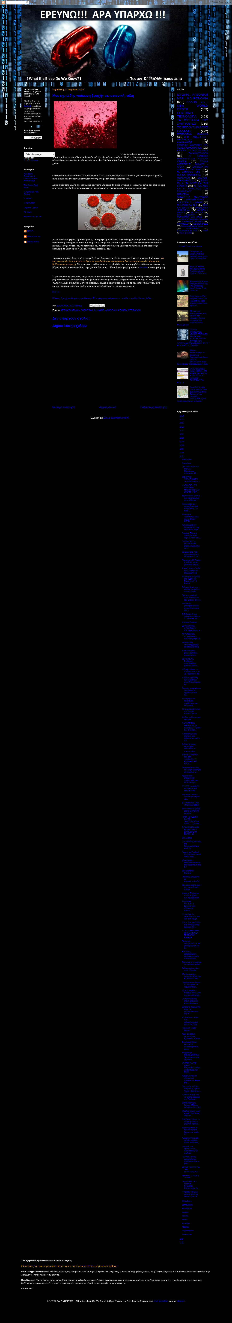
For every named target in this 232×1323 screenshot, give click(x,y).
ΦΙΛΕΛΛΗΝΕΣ (192, 228)
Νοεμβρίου (187, 463)
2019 (182, 441)
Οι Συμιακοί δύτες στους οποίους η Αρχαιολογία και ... (191, 1001)
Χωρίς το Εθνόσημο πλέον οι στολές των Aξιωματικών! (190, 895)
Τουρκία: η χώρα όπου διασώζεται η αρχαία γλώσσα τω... (191, 691)
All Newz (28, 212)
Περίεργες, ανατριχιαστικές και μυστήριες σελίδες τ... (191, 944)
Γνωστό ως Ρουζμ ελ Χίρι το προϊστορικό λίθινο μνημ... (191, 854)
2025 (182, 419)
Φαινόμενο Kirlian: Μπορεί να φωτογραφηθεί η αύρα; (190, 1045)
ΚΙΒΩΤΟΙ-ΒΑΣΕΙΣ (200, 224)
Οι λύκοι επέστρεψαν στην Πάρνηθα (190, 969)
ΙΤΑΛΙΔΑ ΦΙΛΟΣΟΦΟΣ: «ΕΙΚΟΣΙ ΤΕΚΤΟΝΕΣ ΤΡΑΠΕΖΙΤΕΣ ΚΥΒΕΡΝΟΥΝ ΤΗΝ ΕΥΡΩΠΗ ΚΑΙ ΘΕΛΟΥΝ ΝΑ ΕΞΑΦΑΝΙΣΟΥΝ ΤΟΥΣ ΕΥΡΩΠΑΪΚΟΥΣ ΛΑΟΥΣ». (192, 338)
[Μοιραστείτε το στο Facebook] (100, 305)
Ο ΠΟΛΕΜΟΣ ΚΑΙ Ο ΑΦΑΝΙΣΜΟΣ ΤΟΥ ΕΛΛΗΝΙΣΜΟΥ (192, 189)
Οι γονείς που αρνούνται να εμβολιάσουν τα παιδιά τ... (189, 1149)
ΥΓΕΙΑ (205, 231)
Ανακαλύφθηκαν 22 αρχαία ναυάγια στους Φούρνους (190, 1140)
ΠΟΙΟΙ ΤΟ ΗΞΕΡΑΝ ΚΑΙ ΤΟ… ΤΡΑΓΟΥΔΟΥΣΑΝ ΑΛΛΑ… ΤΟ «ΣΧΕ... (191, 820)
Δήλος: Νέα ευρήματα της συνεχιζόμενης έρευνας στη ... (191, 924)
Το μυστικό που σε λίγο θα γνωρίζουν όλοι (190, 796)
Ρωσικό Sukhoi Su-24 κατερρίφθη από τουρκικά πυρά (191, 570)
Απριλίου (186, 1223)
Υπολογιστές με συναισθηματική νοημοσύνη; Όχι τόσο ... (190, 507)
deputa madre (33, 242)
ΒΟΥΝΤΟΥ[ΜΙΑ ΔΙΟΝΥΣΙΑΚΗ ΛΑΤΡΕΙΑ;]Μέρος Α (191, 628)
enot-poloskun (161, 1301)
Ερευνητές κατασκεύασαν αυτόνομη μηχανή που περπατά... (190, 954)
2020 (182, 438)
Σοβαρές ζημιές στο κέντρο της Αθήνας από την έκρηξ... (191, 589)
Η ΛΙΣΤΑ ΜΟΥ (29, 203)
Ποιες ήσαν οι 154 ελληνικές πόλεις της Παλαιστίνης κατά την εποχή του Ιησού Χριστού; (198, 301)
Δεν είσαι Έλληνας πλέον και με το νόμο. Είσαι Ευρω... (191, 535)
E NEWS (27, 199)
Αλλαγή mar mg (33, 236)
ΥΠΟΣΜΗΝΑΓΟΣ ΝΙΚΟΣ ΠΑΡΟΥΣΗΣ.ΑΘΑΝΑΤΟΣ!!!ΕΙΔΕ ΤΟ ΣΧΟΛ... (191, 1067)
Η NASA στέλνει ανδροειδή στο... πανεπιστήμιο (190, 653)
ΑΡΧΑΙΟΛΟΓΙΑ (197, 212)
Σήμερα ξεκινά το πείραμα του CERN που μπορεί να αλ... (191, 992)
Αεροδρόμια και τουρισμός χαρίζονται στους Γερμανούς (190, 702)
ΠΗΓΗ (55, 292)
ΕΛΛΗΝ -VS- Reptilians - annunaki (192, 219)
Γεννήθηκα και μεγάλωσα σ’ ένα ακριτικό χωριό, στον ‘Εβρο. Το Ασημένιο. (198, 255)
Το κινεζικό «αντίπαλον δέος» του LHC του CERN (190, 517)
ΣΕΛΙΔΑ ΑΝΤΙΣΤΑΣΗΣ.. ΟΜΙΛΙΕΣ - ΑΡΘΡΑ (192, 164)
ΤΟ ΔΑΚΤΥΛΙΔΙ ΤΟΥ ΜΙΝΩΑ (190, 246)
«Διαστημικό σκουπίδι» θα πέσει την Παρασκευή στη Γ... (191, 863)
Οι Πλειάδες (187, 838)
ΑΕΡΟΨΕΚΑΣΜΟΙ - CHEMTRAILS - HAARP (82, 310)
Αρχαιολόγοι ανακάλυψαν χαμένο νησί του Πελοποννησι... (190, 779)
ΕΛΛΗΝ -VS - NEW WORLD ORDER (192, 105)
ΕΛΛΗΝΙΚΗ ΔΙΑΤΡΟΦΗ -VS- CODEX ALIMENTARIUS (192, 146)
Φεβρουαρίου (188, 1231)
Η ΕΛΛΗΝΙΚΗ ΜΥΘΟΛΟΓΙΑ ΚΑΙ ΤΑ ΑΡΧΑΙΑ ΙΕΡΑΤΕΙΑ (192, 159)
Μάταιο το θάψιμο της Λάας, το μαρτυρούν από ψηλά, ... (191, 1010)
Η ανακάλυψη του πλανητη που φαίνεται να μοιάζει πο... (191, 737)
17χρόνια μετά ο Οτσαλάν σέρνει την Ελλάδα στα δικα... (191, 976)
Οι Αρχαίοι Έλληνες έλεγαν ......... (194, 226)
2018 (182, 445)
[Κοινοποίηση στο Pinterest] (103, 305)
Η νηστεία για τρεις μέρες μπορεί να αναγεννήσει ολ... (190, 1194)
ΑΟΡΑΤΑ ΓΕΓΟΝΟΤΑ (32, 216)
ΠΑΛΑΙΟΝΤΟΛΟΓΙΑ (198, 153)
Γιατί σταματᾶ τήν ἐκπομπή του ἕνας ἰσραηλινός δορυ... (191, 527)
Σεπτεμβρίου (187, 1205)
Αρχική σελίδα (107, 407)
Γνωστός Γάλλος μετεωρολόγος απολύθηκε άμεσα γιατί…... (190, 1160)
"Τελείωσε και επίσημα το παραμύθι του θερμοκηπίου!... (191, 984)
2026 (182, 416)
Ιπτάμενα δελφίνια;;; (190, 622)
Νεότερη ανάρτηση (63, 407)
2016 (182, 453)
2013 (182, 1243)
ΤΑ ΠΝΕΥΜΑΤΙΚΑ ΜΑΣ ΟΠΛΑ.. (192, 216)
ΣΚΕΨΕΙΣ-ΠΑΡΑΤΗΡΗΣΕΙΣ (192, 179)
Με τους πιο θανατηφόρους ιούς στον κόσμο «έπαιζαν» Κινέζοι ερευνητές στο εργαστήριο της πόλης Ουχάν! (192, 318)
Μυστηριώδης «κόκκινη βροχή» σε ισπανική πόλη (190, 644)
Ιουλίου (185, 1212)
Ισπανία (144, 267)
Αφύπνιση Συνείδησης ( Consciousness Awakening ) (30, 177)
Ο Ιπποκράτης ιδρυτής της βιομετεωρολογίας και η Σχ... (191, 844)
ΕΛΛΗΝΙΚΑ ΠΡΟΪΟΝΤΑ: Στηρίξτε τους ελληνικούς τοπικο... (188, 906)
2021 (182, 434)
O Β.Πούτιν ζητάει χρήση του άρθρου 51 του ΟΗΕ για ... (191, 616)
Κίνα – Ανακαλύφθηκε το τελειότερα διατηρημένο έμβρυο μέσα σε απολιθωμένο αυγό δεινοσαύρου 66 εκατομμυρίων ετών (192, 357)
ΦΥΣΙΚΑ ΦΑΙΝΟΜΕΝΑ (189, 175)
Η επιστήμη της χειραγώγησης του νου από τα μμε (191, 916)
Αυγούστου (187, 1208)
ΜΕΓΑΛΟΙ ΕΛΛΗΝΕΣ (187, 205)
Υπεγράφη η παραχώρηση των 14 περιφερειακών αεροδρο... (190, 1056)
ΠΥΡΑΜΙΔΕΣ (182, 224)
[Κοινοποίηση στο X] (97, 305)
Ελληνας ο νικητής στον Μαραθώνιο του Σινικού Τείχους (191, 597)
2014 (182, 1239)
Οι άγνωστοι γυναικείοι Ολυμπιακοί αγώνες (191, 963)
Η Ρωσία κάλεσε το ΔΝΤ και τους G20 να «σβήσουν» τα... (191, 671)
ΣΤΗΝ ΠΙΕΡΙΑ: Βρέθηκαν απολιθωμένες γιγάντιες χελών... (190, 662)
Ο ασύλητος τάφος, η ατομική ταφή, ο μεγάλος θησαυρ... (191, 1121)
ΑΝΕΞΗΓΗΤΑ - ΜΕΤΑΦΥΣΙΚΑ (192, 197)
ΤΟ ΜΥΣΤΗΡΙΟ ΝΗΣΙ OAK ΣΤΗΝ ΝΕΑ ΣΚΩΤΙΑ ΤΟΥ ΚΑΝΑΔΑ (190, 934)
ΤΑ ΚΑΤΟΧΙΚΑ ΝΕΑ (188, 172)
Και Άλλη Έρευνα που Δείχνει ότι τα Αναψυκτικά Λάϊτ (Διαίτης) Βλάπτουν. (198, 269)
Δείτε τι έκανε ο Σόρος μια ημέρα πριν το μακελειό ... (191, 811)
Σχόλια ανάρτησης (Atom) (116, 418)
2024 (182, 423)
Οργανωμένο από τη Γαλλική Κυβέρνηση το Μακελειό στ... (191, 769)
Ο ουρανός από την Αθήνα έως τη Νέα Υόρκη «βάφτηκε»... (191, 1088)
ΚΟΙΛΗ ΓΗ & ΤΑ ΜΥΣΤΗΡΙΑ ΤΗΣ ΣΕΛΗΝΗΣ (192, 183)
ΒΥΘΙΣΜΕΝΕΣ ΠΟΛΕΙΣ (187, 231)
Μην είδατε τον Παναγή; (188, 872)
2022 (182, 430)
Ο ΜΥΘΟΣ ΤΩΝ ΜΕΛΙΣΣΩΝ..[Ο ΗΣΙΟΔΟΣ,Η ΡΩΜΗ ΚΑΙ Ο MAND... (191, 726)
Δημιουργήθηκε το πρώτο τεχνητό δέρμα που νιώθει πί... (190, 1130)
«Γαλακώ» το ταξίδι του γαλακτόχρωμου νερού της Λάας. (190, 1020)
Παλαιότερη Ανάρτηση (153, 407)
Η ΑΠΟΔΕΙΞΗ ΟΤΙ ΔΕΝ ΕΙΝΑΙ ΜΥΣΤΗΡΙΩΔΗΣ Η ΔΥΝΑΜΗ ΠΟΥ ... (190, 488)
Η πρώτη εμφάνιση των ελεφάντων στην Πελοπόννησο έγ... (191, 681)
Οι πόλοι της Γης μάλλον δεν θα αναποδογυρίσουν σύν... (191, 544)
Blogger (180, 1301)
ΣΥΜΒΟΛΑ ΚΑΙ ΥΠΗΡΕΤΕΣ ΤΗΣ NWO (192, 168)
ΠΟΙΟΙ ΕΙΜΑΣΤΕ (186, 233)
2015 (182, 456)
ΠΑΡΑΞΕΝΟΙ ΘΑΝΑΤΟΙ (192, 221)
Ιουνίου (185, 1216)
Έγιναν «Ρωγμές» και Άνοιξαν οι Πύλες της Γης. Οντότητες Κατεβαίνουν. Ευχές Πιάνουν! (199, 286)
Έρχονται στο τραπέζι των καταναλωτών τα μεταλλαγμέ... (191, 498)
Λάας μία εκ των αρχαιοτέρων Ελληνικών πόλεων (191, 1036)
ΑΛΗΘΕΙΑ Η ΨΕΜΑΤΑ (116, 310)
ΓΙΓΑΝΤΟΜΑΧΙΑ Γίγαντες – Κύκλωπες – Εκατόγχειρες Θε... (190, 1184)
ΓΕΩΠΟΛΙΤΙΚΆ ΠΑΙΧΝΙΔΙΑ (192, 134)
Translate (34, 160)
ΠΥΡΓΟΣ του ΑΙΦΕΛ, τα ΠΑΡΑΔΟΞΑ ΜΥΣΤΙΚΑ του (190, 788)
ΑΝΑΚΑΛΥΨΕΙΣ (184, 142)
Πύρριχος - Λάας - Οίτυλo (189, 1029)
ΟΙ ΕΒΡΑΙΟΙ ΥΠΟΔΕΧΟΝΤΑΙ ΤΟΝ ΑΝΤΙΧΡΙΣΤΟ (190, 479)
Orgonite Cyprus (31, 208)
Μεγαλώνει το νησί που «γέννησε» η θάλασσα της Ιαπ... (191, 554)
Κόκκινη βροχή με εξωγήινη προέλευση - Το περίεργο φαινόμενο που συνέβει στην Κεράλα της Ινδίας (102, 298)
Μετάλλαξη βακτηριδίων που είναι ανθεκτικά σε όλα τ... (190, 606)
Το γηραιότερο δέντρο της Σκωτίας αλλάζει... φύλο (191, 711)
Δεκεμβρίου (187, 459)
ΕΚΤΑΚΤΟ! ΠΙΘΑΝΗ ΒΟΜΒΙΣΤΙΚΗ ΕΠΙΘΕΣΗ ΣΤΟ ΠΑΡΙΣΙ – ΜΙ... (190, 830)
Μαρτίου (186, 1227)
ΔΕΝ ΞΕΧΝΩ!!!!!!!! (186, 215)
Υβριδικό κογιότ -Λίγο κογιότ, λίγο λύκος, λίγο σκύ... (191, 1113)
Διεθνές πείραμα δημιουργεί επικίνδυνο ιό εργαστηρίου (189, 747)
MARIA (30, 231)
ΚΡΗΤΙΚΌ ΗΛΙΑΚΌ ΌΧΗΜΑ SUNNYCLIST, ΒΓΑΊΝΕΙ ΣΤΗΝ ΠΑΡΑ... (190, 759)
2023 (182, 427)
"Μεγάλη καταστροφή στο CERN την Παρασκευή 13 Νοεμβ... (191, 579)
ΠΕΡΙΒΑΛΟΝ (134, 310)
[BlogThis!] (94, 305)
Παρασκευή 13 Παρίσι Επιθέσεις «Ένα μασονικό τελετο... (191, 562)
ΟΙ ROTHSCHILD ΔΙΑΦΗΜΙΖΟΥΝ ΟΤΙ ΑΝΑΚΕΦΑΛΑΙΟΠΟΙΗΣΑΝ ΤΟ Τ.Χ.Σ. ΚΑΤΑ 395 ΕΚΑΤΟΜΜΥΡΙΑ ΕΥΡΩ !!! (192, 376)
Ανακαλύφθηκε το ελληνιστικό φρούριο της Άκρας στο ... (191, 1079)
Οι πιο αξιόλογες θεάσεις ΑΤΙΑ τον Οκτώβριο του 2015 (191, 1105)
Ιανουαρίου (187, 1234)
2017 (182, 449)
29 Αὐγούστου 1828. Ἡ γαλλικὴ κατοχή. (191, 804)
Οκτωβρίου (187, 1201)
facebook (27, 106)
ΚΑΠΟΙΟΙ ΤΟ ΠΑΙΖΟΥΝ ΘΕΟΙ (192, 150)
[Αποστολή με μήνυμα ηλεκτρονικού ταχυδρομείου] (91, 305)
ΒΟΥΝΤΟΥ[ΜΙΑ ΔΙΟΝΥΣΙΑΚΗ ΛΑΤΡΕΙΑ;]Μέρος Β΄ (191, 636)
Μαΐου (185, 1219)
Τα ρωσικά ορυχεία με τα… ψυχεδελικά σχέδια (191, 887)
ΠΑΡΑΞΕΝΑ (183, 194)
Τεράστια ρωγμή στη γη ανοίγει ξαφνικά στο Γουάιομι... (191, 1097)
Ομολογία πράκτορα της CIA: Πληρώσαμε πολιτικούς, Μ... (190, 469)
